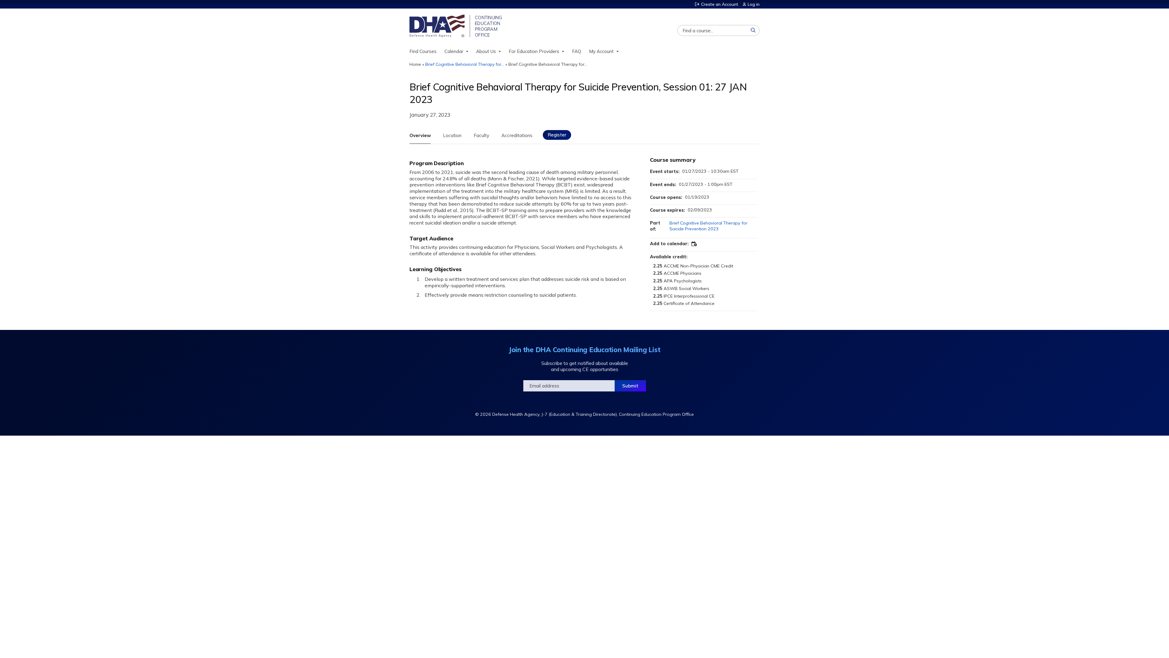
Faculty (481, 135)
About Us (486, 51)
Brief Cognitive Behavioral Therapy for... (464, 64)
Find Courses (423, 51)
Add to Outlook (694, 244)
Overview (420, 135)
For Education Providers (534, 51)
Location (452, 135)
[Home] (437, 26)
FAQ (576, 51)
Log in (754, 4)
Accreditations (516, 135)
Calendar (453, 51)
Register (557, 135)
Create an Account (719, 4)
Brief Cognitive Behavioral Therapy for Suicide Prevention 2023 (708, 226)
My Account (601, 51)
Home (415, 64)
